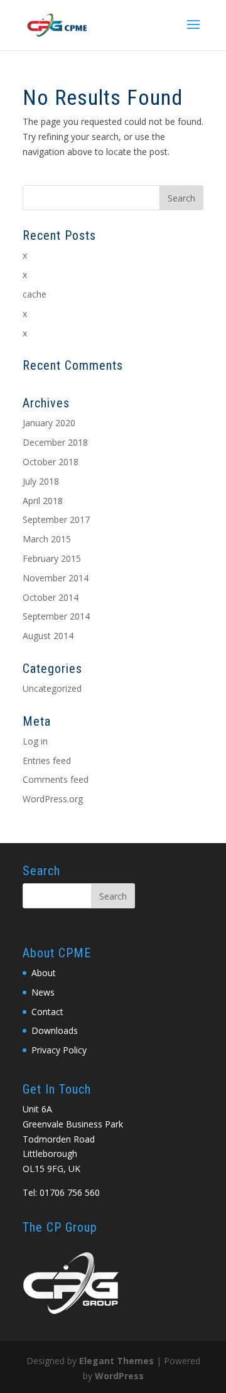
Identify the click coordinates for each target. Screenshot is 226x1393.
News (43, 992)
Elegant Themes (116, 1361)
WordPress (119, 1376)
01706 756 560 (70, 1192)
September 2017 (56, 519)
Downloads (54, 1030)
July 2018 (41, 481)
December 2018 (55, 442)
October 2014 (50, 597)
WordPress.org (53, 799)
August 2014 (48, 636)
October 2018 (50, 462)
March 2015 (47, 539)
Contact (47, 1012)
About (43, 973)
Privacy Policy (59, 1050)
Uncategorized (52, 688)
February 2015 (52, 558)
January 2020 (49, 423)
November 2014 (56, 578)
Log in (35, 741)
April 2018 (43, 501)
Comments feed (56, 779)
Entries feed (47, 760)
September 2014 (56, 616)
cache (34, 294)
